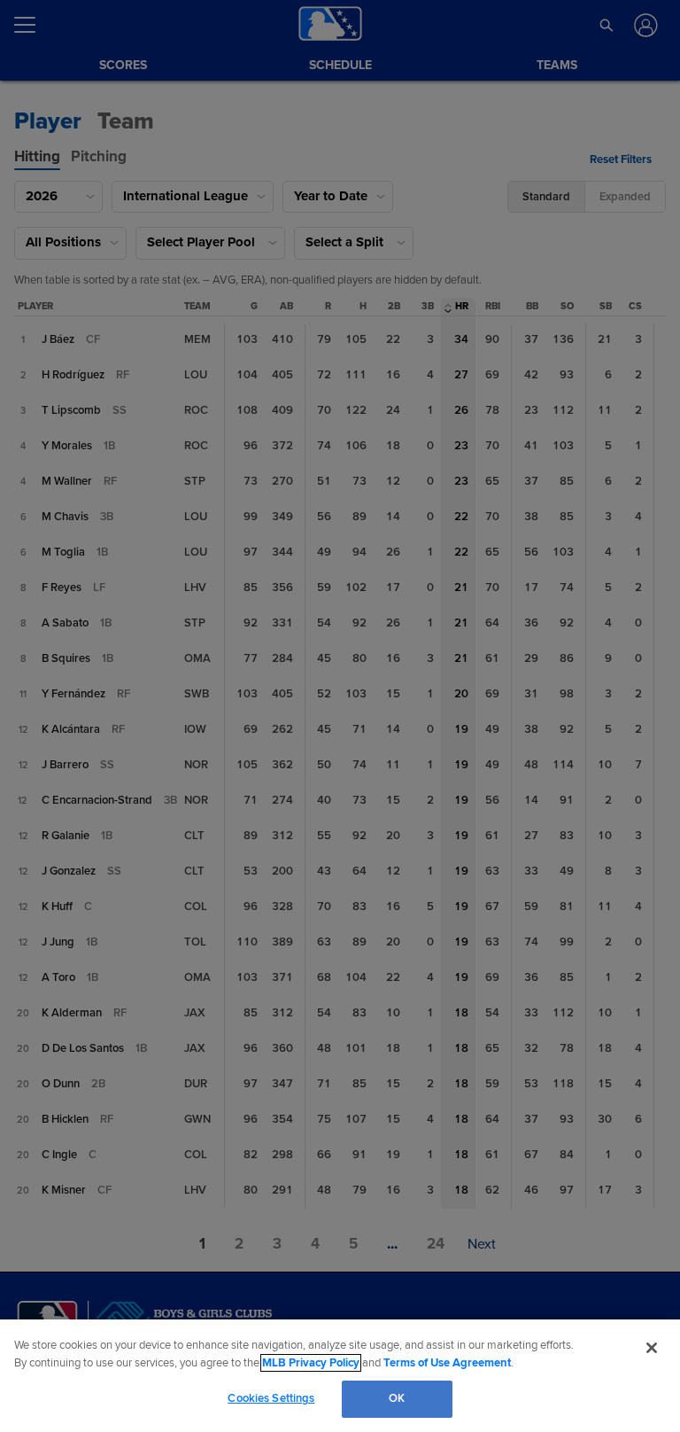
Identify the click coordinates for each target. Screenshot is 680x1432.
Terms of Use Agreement (447, 1363)
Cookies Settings (271, 1398)
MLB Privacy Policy (310, 1363)
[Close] (651, 1347)
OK (397, 1398)
